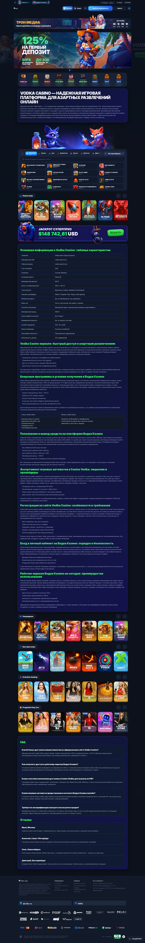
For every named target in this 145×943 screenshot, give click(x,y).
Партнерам (77, 891)
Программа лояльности (61, 885)
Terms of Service (97, 890)
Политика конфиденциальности (80, 888)
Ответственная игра (80, 885)
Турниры (57, 888)
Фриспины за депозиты (61, 890)
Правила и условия (79, 883)
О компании (58, 883)
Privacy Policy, (121, 888)
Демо (28, 215)
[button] (67, 70)
